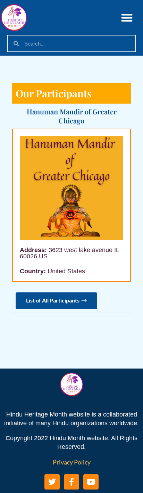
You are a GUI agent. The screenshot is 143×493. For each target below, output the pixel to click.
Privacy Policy (72, 462)
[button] (127, 17)
